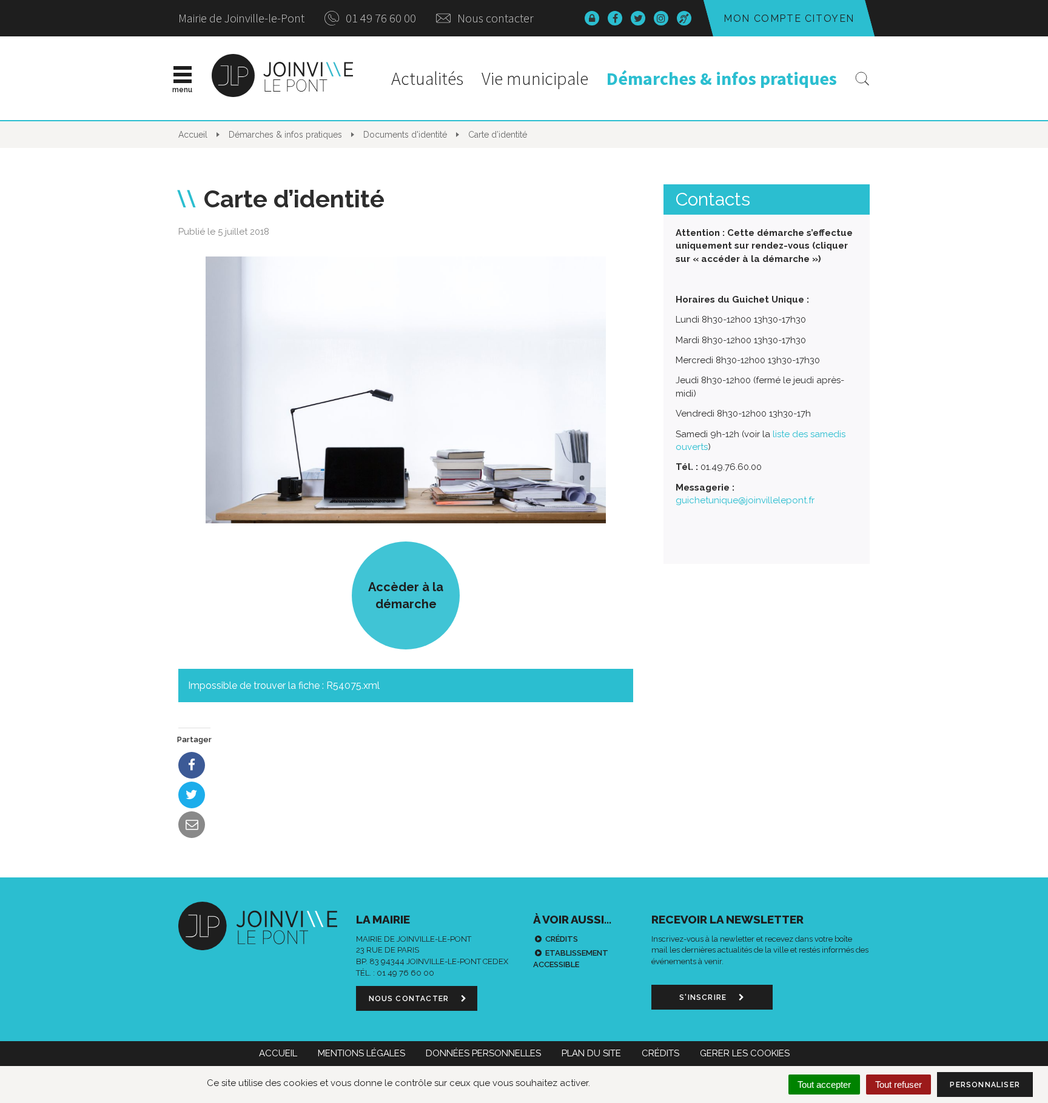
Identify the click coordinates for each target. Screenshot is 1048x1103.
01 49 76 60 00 (379, 17)
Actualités (427, 78)
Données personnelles (483, 1053)
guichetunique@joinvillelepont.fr (745, 500)
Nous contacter (494, 17)
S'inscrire (704, 997)
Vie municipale (535, 78)
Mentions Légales (361, 1053)
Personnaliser (985, 1085)
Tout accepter (824, 1084)
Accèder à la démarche (405, 595)
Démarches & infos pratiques (721, 78)
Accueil (278, 1053)
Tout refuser (898, 1084)
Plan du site (591, 1053)
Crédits (561, 939)
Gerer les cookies (745, 1053)
